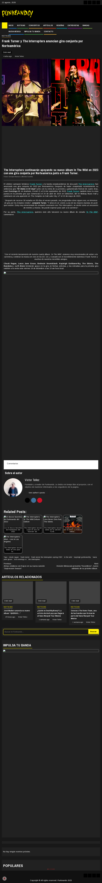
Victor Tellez (19, 56)
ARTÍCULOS (48, 25)
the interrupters (34, 559)
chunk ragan (14, 557)
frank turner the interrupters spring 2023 (46, 557)
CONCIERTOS (34, 25)
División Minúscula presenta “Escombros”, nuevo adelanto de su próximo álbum (77, 566)
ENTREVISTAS (73, 25)
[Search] (98, 25)
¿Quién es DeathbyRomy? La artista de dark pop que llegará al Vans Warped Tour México (50, 613)
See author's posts (37, 493)
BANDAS (86, 25)
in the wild (68, 557)
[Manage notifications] (4, 879)
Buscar (93, 632)
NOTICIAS (21, 25)
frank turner (25, 557)
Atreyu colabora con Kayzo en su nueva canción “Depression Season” (24, 566)
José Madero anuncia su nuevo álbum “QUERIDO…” (17, 612)
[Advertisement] (67, 13)
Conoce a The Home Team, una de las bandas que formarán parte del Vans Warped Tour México (84, 614)
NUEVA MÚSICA (15, 31)
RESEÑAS (60, 25)
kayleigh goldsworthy (82, 557)
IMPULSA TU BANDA (32, 31)
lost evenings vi (20, 559)
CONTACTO (48, 31)
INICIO (11, 25)
